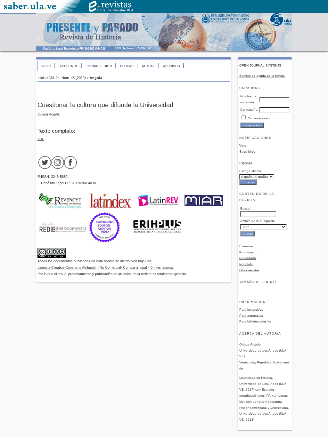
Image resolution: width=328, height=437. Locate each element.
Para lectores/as (251, 309)
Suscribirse (247, 151)
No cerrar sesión (260, 118)
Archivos (171, 66)
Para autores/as (251, 315)
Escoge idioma (250, 171)
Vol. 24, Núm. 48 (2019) (67, 78)
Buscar (127, 66)
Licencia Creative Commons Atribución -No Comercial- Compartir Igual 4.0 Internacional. (105, 267)
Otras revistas (249, 270)
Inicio (46, 66)
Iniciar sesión (99, 66)
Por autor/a (247, 258)
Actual (148, 66)
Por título (246, 264)
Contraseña (249, 109)
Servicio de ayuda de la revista (262, 75)
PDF (40, 139)
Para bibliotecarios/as (255, 321)
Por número (248, 252)
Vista (243, 145)
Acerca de (69, 66)
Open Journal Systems (260, 65)
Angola (96, 78)
